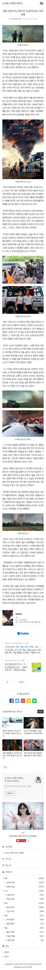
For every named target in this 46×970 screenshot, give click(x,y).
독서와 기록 (10, 882)
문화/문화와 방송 (17, 19)
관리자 (6, 952)
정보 (5, 928)
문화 (5, 878)
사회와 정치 (10, 895)
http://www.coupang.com (15, 643)
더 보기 (40, 712)
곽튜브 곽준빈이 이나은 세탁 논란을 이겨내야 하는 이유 (12, 733)
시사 (5, 891)
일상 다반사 (10, 907)
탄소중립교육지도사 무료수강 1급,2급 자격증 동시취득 (16, 664)
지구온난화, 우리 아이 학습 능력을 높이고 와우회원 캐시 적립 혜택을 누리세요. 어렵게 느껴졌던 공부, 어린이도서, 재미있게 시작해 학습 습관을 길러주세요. (23, 651)
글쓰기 (6, 956)
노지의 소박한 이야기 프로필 (13, 853)
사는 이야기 (10, 911)
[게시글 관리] (13, 682)
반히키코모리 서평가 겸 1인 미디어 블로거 (18, 787)
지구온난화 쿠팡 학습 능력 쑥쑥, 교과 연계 (23, 646)
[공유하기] (10, 682)
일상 (5, 903)
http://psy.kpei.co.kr (13, 660)
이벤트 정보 (10, 940)
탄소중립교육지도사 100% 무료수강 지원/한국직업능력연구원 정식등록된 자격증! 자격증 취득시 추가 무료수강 (16, 668)
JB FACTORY (27, 967)
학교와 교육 (10, 899)
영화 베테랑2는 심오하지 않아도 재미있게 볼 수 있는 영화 (12, 755)
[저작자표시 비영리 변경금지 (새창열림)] (29, 682)
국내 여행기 (10, 919)
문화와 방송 (10, 886)
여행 (5, 915)
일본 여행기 (10, 924)
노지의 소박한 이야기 (12, 3)
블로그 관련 (10, 932)
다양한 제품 (10, 936)
